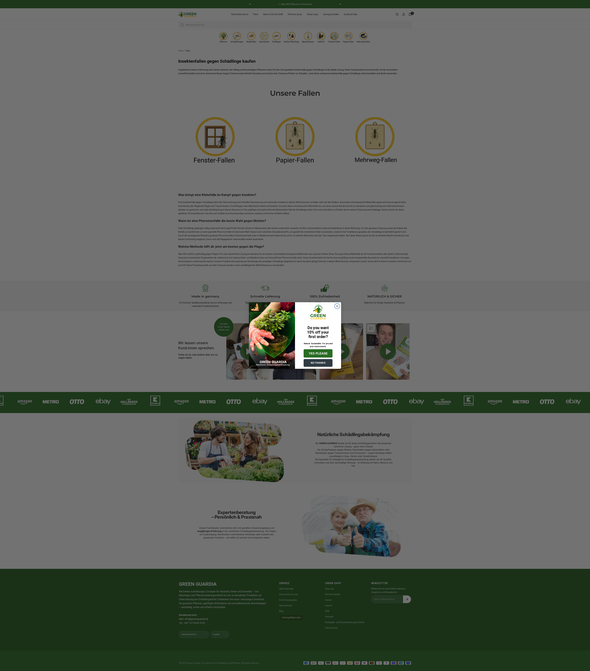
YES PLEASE (318, 353)
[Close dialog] (337, 306)
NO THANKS (318, 363)
